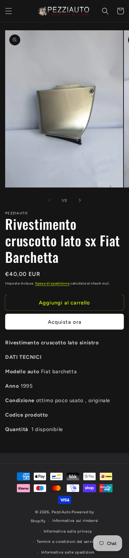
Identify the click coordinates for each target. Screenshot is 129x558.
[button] (8, 11)
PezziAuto (61, 512)
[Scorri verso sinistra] (49, 200)
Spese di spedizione (52, 283)
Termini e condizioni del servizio (68, 541)
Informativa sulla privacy (68, 531)
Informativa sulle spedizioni (68, 552)
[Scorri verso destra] (79, 200)
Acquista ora (65, 322)
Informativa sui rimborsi (75, 520)
